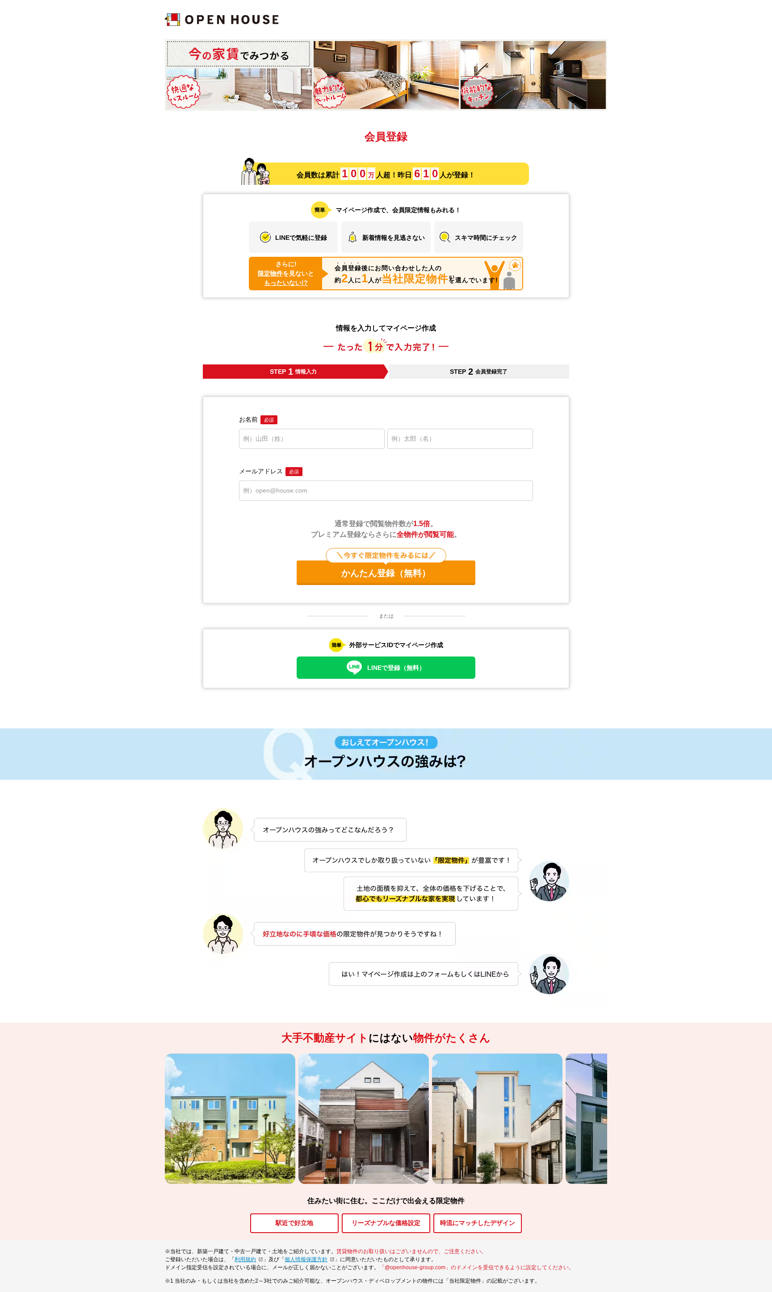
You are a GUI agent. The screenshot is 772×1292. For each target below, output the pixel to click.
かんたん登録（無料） (386, 573)
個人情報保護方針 (306, 1259)
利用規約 (245, 1259)
